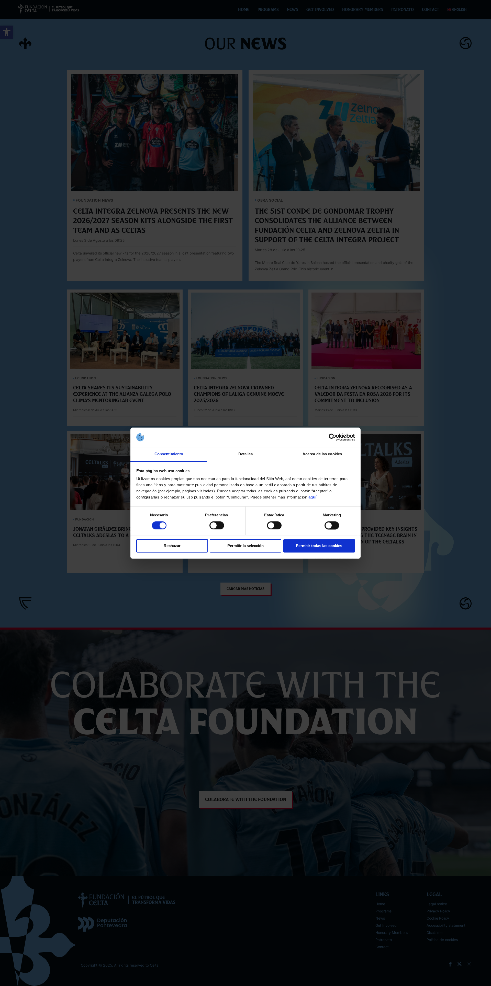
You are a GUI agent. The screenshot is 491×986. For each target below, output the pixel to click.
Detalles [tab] (245, 454)
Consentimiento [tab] (168, 454)
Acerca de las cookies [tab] (322, 454)
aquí (312, 497)
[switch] (216, 525)
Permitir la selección (245, 546)
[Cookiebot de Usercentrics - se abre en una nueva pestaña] (332, 437)
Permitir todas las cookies (319, 546)
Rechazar (172, 546)
